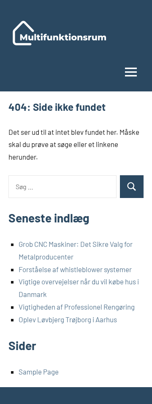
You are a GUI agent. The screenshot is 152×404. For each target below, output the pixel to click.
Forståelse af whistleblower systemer (75, 269)
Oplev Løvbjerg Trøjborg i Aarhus (68, 319)
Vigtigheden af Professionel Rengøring (77, 306)
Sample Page (39, 371)
